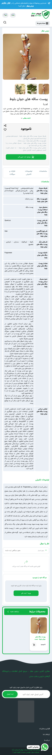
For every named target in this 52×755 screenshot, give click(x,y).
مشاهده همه (14, 611)
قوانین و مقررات (44, 728)
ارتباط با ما (46, 734)
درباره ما (47, 740)
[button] (44, 634)
